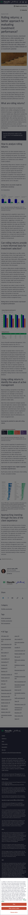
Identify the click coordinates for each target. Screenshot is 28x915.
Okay (14, 904)
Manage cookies (14, 912)
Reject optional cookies (14, 908)
